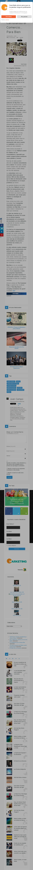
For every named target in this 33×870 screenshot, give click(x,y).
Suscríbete (9, 16)
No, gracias (24, 16)
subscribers (7, 19)
